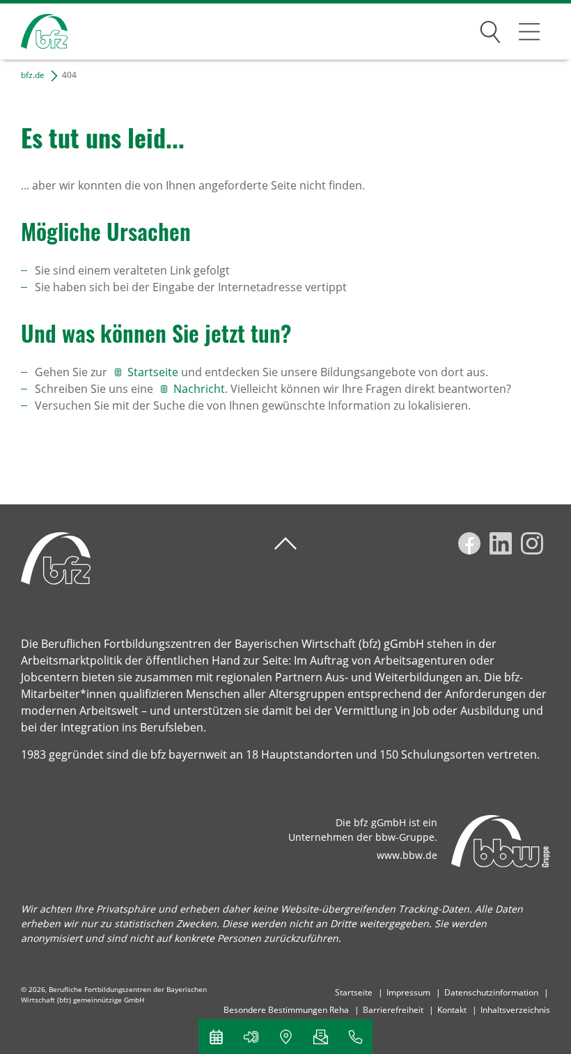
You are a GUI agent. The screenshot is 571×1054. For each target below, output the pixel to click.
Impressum (408, 992)
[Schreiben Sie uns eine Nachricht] (320, 1036)
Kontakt (452, 1010)
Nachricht (199, 388)
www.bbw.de (407, 855)
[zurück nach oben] (285, 543)
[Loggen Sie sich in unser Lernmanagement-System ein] (250, 1036)
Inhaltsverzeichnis (515, 1010)
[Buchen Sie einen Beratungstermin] (215, 1036)
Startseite (154, 372)
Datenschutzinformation (491, 992)
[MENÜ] (529, 31)
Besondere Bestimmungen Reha (286, 1010)
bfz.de (33, 75)
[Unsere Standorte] (285, 1036)
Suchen (490, 29)
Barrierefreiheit (393, 1010)
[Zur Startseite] (34, 31)
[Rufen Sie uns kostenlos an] (355, 1036)
